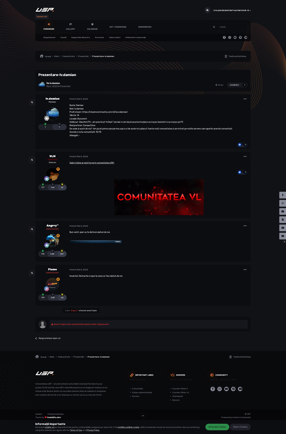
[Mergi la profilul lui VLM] (52, 174)
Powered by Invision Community (236, 417)
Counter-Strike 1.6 (180, 392)
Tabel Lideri (114, 37)
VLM (52, 156)
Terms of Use (76, 430)
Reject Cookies (240, 427)
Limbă (38, 414)
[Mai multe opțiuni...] (245, 99)
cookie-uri (49, 427)
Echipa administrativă (142, 392)
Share (220, 85)
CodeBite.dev (54, 417)
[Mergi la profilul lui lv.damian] (41, 85)
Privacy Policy (93, 430)
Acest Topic (239, 27)
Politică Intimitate (56, 414)
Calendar (92, 29)
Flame (52, 269)
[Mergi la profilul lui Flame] (52, 284)
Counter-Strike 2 (180, 388)
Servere (135, 396)
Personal (99, 37)
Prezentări (65, 86)
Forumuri (48, 29)
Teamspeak (177, 396)
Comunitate (137, 388)
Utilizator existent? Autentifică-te (231, 10)
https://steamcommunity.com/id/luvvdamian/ (105, 112)
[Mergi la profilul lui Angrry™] (52, 240)
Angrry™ (52, 225)
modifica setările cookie (128, 427)
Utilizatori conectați (135, 37)
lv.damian (52, 98)
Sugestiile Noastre (80, 37)
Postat (79, 99)
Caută (63, 37)
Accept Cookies (218, 427)
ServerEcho (144, 27)
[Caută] (214, 27)
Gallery (70, 29)
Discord (175, 400)
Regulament (49, 37)
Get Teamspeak (117, 27)
